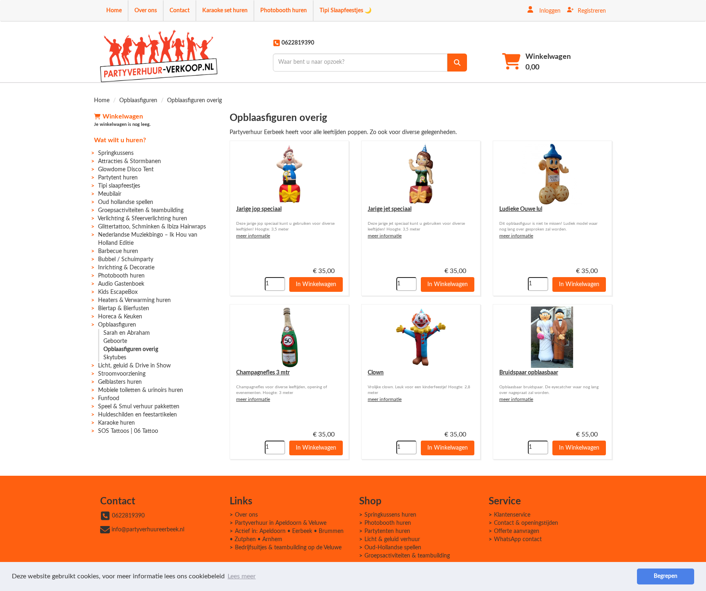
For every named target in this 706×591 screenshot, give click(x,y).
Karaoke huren (116, 423)
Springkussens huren (390, 515)
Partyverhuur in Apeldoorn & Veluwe (280, 523)
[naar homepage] (158, 56)
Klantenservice (512, 515)
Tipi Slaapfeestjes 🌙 (345, 10)
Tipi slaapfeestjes (119, 186)
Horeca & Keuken (120, 317)
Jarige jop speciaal (259, 209)
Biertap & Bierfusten (123, 308)
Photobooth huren (283, 10)
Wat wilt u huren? (120, 140)
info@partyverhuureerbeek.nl (148, 530)
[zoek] (457, 63)
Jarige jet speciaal (389, 209)
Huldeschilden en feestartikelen (137, 415)
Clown (376, 373)
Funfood (108, 398)
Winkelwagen (123, 116)
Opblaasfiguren (138, 100)
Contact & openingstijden (526, 523)
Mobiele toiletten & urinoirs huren (140, 390)
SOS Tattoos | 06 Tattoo (128, 431)
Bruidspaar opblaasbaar (528, 373)
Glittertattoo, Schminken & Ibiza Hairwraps (152, 227)
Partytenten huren (387, 531)
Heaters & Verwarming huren (134, 300)
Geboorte (115, 341)
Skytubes (114, 357)
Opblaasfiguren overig (130, 349)
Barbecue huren (118, 251)
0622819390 (128, 516)
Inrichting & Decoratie (126, 268)
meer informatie (253, 235)
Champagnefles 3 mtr (263, 373)
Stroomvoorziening (121, 374)
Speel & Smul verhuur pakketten (138, 407)
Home (114, 10)
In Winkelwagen (316, 284)
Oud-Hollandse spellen (392, 548)
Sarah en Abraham (126, 333)
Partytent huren (118, 178)
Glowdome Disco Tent (126, 169)
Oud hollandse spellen (125, 202)
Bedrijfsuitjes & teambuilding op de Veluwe (288, 548)
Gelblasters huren (120, 382)
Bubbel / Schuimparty (125, 259)
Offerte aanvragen (516, 531)
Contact (180, 10)
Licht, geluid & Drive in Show (134, 366)
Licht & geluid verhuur (392, 539)
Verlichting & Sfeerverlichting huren (142, 219)
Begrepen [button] (665, 576)
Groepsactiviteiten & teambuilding (140, 210)
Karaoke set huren (225, 10)
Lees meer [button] (242, 576)
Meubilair (109, 194)
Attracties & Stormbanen (129, 161)
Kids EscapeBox (118, 292)
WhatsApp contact (518, 539)
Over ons (145, 10)
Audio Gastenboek (121, 284)
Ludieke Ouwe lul (520, 209)
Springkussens (116, 153)
